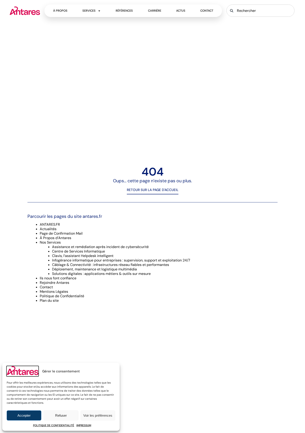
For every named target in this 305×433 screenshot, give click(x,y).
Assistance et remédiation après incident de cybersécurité (100, 246)
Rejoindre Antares (54, 282)
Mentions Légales (54, 291)
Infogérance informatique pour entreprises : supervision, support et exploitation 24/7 (121, 260)
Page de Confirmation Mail (61, 233)
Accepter (24, 415)
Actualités (48, 229)
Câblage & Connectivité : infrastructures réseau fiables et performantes (110, 264)
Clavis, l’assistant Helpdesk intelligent (82, 255)
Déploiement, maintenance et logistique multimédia (94, 269)
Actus (180, 11)
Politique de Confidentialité (53, 425)
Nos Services (50, 242)
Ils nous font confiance (58, 278)
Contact (206, 11)
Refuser (61, 415)
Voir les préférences (97, 415)
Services (89, 11)
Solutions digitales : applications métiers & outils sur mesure (101, 273)
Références (124, 11)
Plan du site (49, 300)
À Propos (60, 11)
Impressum (83, 425)
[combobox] (260, 10)
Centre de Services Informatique (78, 251)
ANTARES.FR (50, 224)
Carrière (154, 11)
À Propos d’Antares (55, 238)
